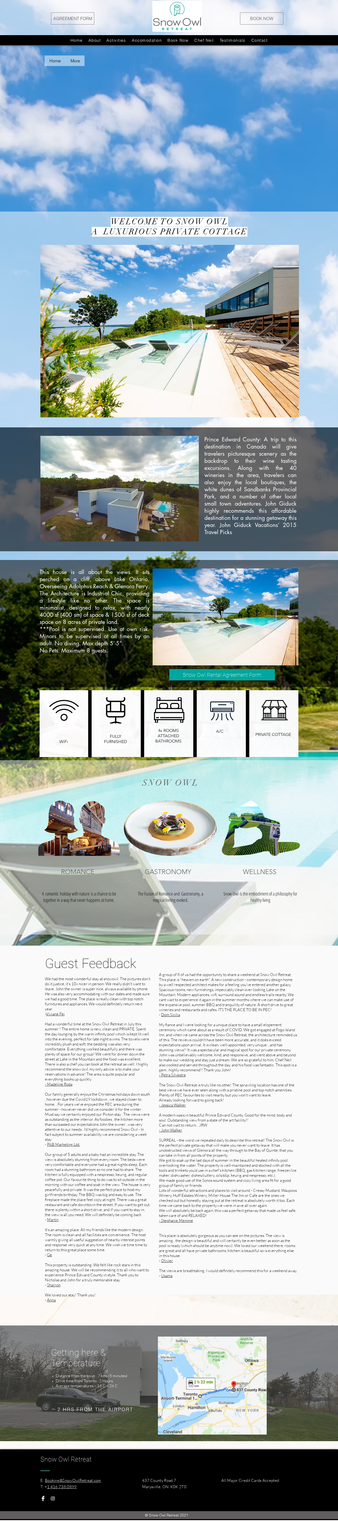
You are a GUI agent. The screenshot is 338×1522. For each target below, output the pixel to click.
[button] (169, 331)
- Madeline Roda (58, 1084)
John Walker (171, 1130)
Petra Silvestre (173, 1074)
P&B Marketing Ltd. (63, 1144)
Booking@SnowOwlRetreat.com (73, 1480)
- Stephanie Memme (176, 1220)
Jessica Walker (173, 1105)
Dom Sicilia (170, 1014)
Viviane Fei (55, 1013)
